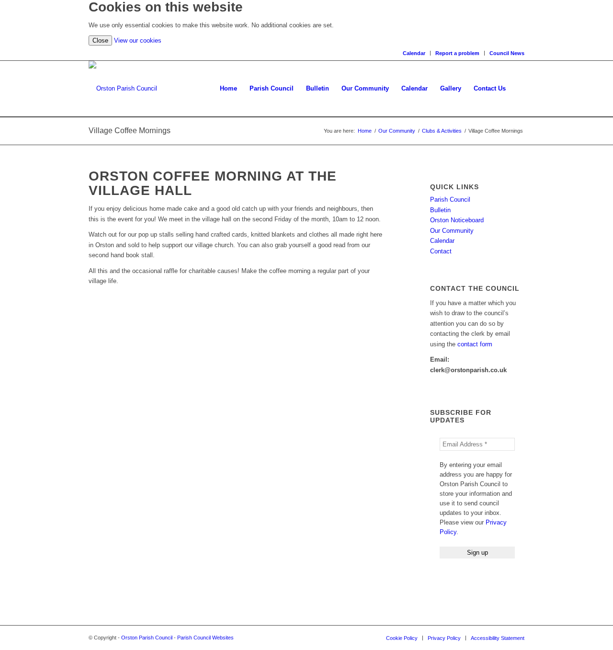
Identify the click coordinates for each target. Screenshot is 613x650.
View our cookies (137, 40)
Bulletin (440, 210)
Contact (441, 251)
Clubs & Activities (442, 131)
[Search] (518, 88)
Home (365, 131)
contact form (474, 344)
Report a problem (457, 53)
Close (100, 40)
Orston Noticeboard (457, 220)
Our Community (396, 131)
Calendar (414, 53)
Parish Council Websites (205, 637)
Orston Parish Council (146, 637)
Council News (506, 53)
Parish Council (450, 199)
